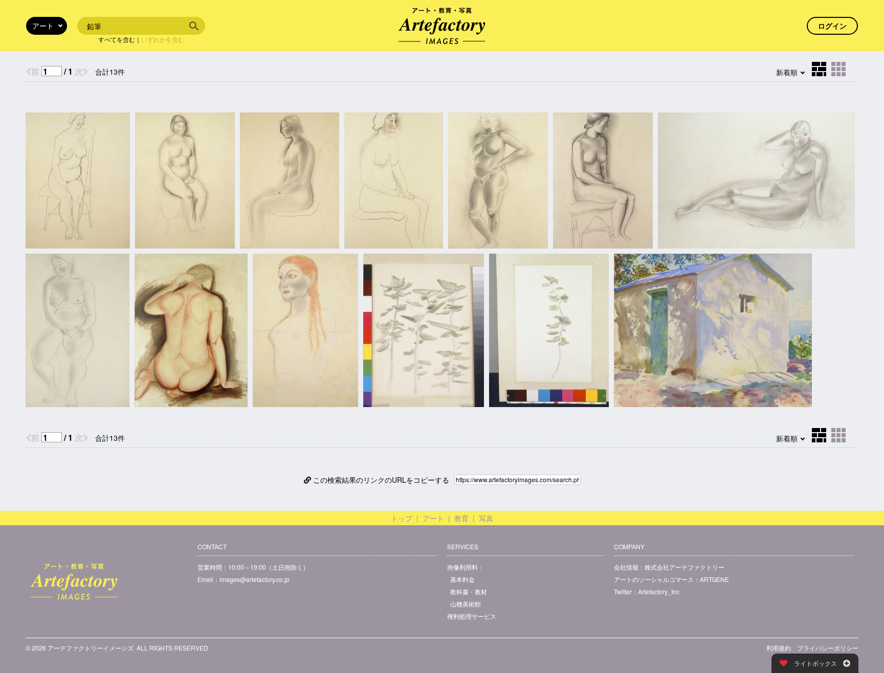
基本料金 (462, 579)
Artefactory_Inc (658, 591)
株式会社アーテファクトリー (684, 567)
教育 (461, 518)
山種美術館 (465, 603)
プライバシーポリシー (827, 647)
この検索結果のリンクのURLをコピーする (380, 480)
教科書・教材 (468, 591)
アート (433, 518)
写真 (486, 518)
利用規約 (778, 647)
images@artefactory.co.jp (254, 579)
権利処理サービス (471, 616)
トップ (401, 518)
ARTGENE (714, 579)
